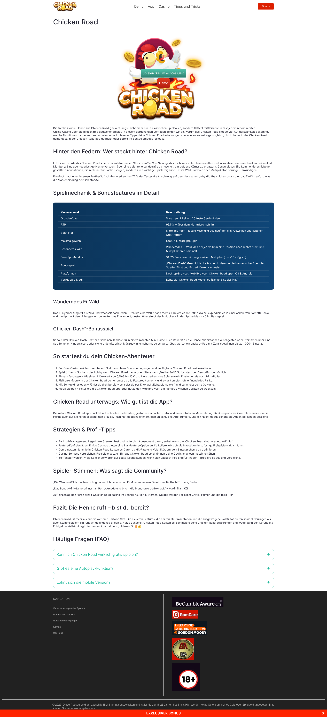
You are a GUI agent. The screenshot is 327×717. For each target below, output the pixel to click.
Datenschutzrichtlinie (64, 614)
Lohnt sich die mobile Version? (83, 582)
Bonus (266, 6)
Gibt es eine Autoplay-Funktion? (85, 568)
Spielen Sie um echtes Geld (163, 73)
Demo (163, 83)
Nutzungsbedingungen (65, 620)
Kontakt (57, 626)
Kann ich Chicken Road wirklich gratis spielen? (97, 554)
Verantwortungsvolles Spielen (69, 608)
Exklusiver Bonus (163, 713)
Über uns (58, 632)
